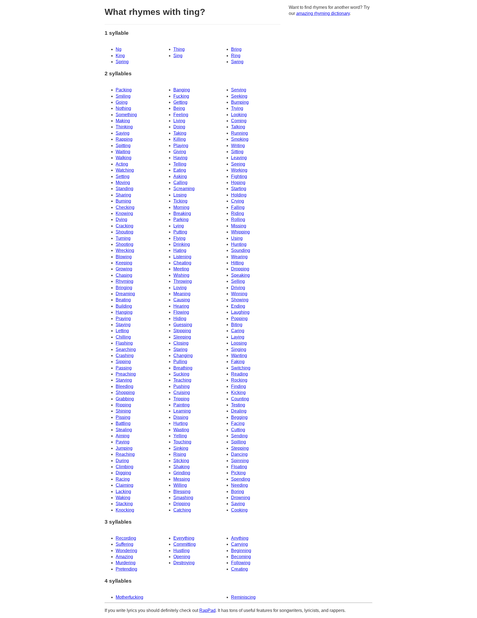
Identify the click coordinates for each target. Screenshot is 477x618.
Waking (123, 497)
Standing (124, 188)
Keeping (124, 262)
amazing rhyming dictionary (323, 13)
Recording (126, 538)
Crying (237, 201)
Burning (123, 201)
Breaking (182, 213)
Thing (179, 49)
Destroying (184, 562)
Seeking (239, 96)
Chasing (124, 275)
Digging (123, 472)
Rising (179, 454)
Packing (124, 89)
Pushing (181, 386)
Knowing (124, 213)
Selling (238, 281)
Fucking (181, 96)
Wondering (126, 550)
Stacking (124, 503)
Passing (124, 368)
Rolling (238, 219)
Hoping (238, 182)
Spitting (123, 145)
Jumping (124, 448)
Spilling (238, 441)
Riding (237, 213)
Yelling (180, 435)
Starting (238, 188)
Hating (179, 250)
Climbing (124, 466)
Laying (237, 337)
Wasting (181, 429)
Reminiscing (243, 597)
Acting (122, 164)
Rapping (124, 139)
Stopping (182, 330)
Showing (239, 299)
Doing (179, 126)
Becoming (241, 556)
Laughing (240, 312)
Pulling (180, 361)
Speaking (240, 275)
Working (239, 170)
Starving (124, 380)
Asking (180, 176)
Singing (238, 349)
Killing (179, 139)
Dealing (239, 411)
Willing (180, 485)
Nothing (123, 108)
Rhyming (124, 281)
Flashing (124, 343)
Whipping (240, 232)
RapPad (207, 610)
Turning (123, 238)
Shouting (124, 232)
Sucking (181, 374)
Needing (239, 485)
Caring (237, 330)
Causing (181, 299)
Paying (122, 441)
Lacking (123, 491)
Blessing (181, 491)
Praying (123, 318)
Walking (123, 157)
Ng (118, 49)
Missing (238, 225)
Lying (178, 225)
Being (179, 108)
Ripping (123, 405)
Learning (182, 411)
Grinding (181, 472)
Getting (180, 102)
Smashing (183, 497)
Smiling (123, 96)
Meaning (181, 293)
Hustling (181, 550)
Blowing (124, 256)
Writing (238, 145)
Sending (239, 435)
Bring (236, 49)
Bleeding (124, 386)
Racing (123, 479)
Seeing (238, 164)
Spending (240, 479)
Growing (124, 269)
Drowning (240, 497)
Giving (179, 151)
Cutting (238, 429)
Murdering (126, 562)
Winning (239, 293)
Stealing (124, 429)
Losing (180, 195)
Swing (237, 61)
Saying (122, 133)
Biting (236, 324)
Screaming (184, 188)
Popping (239, 318)
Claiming (124, 485)
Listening (182, 256)
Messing (181, 479)
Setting (122, 176)
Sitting (237, 151)
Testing (238, 405)
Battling (123, 423)
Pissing (123, 417)
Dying (121, 219)
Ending (238, 306)
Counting (240, 398)
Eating (179, 170)
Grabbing (125, 398)
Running (239, 133)
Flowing (181, 312)
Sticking (181, 460)
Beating (123, 299)
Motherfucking (129, 597)
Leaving (239, 157)
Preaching (126, 374)
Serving (238, 89)
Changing (183, 355)
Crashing (125, 355)
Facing (238, 423)
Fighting (239, 176)
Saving (238, 503)
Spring (122, 61)
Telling (179, 164)
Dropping (240, 269)
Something (126, 114)
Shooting (124, 244)
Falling (238, 207)
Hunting (239, 244)
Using (237, 238)
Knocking (125, 510)
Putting (180, 232)
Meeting (181, 269)
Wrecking (125, 250)
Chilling (123, 337)
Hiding (179, 318)
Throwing (182, 281)
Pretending (126, 569)
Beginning (241, 550)
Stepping (240, 448)
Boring (237, 491)
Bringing (124, 287)
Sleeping (182, 337)
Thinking (124, 126)
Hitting (237, 262)
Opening (181, 556)
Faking (238, 361)
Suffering (124, 544)
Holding (239, 195)
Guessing (182, 324)
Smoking (239, 139)
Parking (181, 219)
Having (180, 157)
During (122, 460)
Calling (180, 182)
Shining (123, 411)
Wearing (239, 256)
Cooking (239, 510)
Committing (184, 544)
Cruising (181, 392)
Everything (183, 538)
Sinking (180, 448)
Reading (239, 374)
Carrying (239, 544)
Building (124, 306)
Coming (239, 120)
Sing (177, 55)
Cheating (182, 262)
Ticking (180, 201)
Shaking (181, 466)
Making (123, 120)
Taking (179, 133)
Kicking (238, 392)
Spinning (240, 460)
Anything (239, 538)
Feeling (180, 114)
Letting (122, 330)
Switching (240, 368)
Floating (239, 466)
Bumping (240, 102)
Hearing (181, 306)
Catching (182, 510)
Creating (239, 569)
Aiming (122, 435)
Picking (238, 472)
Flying (179, 238)
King (120, 55)
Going (122, 102)
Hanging (124, 312)
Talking (238, 126)
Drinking (181, 244)
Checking (125, 207)
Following (240, 562)
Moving (123, 182)
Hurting (180, 423)
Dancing (239, 454)
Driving (238, 287)
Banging (181, 89)
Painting (181, 405)
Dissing (180, 417)
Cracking (124, 225)
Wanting (239, 355)
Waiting (123, 151)
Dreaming (125, 293)
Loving (180, 287)
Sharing (123, 195)
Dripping (181, 503)
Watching (125, 170)
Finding (238, 386)
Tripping (181, 398)
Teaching (182, 380)
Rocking (239, 380)
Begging (239, 417)
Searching (126, 349)
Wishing (181, 275)
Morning (181, 207)
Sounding (240, 250)
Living (179, 120)
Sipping (123, 361)
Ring (235, 55)
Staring (180, 349)
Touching (182, 441)
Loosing (239, 343)
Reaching (125, 454)
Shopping (125, 392)
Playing (180, 145)
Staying (123, 324)
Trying (237, 108)
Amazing (124, 556)
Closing (181, 343)
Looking (239, 114)
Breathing (182, 368)
